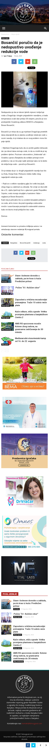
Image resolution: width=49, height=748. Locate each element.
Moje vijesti (15, 34)
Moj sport (5, 344)
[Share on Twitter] (33, 745)
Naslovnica (5, 34)
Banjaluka (13, 243)
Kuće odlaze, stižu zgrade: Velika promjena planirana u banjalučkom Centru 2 (31, 314)
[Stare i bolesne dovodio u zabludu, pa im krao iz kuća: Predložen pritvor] (7, 278)
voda (44, 243)
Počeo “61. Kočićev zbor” (27, 287)
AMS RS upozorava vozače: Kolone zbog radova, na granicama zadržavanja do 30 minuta (30, 656)
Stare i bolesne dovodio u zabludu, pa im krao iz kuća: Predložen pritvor (28, 278)
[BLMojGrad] (24, 11)
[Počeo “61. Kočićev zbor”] (7, 290)
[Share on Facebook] (28, 745)
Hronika (4, 282)
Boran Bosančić (25, 243)
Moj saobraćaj (6, 330)
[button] (45, 28)
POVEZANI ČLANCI (7, 269)
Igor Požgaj (8, 56)
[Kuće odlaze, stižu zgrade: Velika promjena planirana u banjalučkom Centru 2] (7, 314)
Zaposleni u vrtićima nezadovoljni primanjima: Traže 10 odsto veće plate (31, 302)
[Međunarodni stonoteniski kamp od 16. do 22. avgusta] (7, 341)
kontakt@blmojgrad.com (32, 723)
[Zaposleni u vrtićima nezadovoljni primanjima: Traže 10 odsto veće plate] (7, 302)
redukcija (36, 243)
